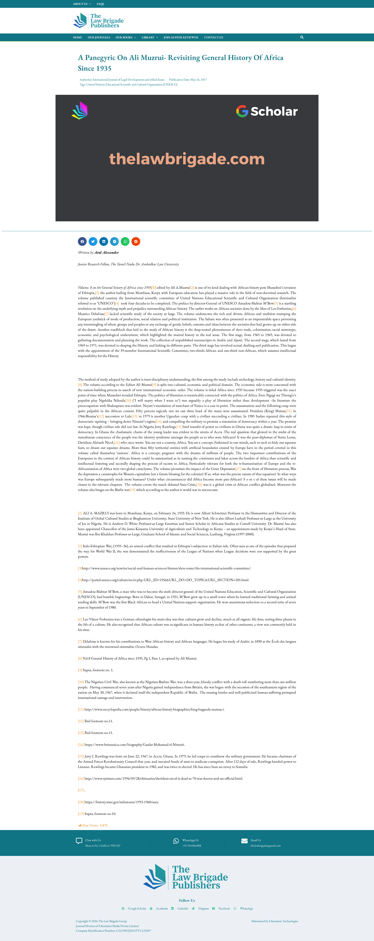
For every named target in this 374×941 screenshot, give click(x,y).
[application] (89, 4)
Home (77, 37)
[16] (117, 442)
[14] (159, 421)
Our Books (124, 37)
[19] (132, 489)
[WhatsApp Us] (176, 841)
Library (148, 37)
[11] (289, 410)
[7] (106, 313)
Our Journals (99, 37)
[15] (179, 426)
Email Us (256, 840)
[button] (302, 37)
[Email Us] (244, 841)
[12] (101, 416)
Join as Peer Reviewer (181, 37)
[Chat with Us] (79, 841)
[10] (128, 400)
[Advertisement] (231, 20)
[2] (192, 287)
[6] (294, 308)
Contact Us (213, 37)
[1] (80, 513)
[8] (80, 384)
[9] (154, 384)
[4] (117, 303)
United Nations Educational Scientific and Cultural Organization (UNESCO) (131, 84)
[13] (134, 416)
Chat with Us (93, 840)
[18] (199, 484)
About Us (80, 4)
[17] (238, 468)
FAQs (100, 4)
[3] (97, 292)
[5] (276, 303)
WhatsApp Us (190, 840)
